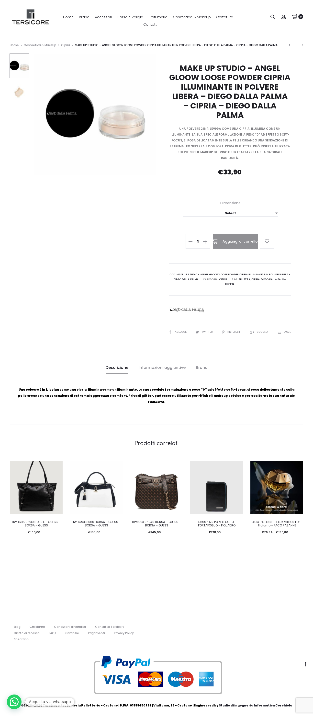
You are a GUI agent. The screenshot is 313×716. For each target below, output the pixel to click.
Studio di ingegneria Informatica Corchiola (255, 705)
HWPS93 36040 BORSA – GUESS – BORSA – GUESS (156, 523)
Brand (84, 17)
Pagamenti (96, 633)
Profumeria (158, 17)
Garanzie (72, 633)
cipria (255, 279)
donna (230, 284)
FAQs (52, 633)
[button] (14, 702)
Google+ (263, 332)
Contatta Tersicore (109, 627)
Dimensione (230, 203)
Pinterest (234, 332)
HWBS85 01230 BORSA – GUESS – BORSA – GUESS (36, 523)
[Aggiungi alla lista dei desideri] (267, 241)
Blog (17, 627)
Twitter (207, 332)
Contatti (150, 24)
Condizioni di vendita (70, 627)
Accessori (103, 17)
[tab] (117, 368)
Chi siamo (37, 627)
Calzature (224, 17)
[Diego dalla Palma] (187, 310)
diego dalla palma (273, 279)
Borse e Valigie (130, 17)
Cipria (65, 45)
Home (68, 17)
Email (287, 332)
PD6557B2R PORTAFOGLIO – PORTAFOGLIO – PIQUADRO (216, 523)
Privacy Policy (124, 633)
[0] (294, 16)
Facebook (180, 332)
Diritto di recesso (27, 633)
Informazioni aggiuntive (162, 367)
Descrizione (117, 367)
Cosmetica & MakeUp (192, 17)
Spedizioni (21, 639)
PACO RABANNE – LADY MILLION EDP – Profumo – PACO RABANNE (277, 523)
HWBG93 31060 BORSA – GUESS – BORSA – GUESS (96, 523)
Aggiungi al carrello (240, 241)
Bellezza (244, 279)
